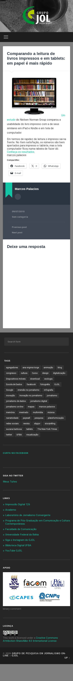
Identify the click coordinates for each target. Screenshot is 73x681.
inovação (10, 395)
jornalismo (52, 395)
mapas (31, 407)
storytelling (50, 423)
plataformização (56, 418)
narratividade (12, 418)
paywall (26, 418)
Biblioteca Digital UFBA (18, 545)
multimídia (38, 412)
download (35, 379)
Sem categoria (20, 216)
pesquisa (39, 418)
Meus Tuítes (10, 481)
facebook (31, 384)
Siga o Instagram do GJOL (20, 539)
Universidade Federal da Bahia (22, 534)
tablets (29, 429)
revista (26, 423)
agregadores (12, 367)
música (51, 412)
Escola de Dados (14, 384)
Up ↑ (67, 658)
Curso (35, 373)
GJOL (57, 384)
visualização (32, 435)
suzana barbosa (14, 429)
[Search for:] (36, 342)
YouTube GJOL (13, 550)
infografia (48, 390)
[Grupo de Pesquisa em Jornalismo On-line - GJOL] (36, 16)
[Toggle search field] (67, 37)
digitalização (59, 373)
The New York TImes (47, 429)
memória (10, 412)
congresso (11, 373)
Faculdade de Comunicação (20, 529)
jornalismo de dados (16, 401)
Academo (10, 509)
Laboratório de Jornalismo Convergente (27, 515)
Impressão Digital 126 (17, 504)
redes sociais (12, 423)
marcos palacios (47, 407)
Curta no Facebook (16, 453)
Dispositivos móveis (16, 379)
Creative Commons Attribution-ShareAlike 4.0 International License (30, 639)
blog (60, 367)
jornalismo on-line (14, 407)
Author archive (18, 197)
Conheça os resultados (20, 152)
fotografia (45, 384)
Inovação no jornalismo (31, 395)
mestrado (23, 412)
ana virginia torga (31, 367)
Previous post (19, 227)
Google (9, 390)
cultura (24, 373)
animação (48, 367)
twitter (9, 435)
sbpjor (37, 423)
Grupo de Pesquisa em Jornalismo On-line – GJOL (34, 654)
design (45, 373)
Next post (17, 232)
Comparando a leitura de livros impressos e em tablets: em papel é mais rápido (36, 58)
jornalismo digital (38, 401)
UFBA (19, 435)
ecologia (48, 379)
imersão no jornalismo (28, 390)
